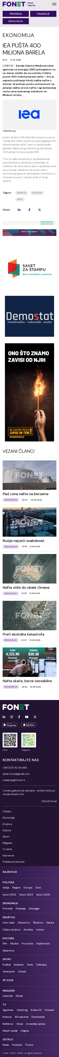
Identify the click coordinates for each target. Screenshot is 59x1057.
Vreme (40, 929)
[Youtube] (26, 717)
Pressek (49, 1010)
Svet (38, 887)
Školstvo (38, 922)
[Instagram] (11, 717)
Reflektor (8, 1024)
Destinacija (38, 1017)
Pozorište (27, 943)
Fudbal (7, 964)
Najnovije (10, 872)
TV (4, 1004)
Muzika (14, 943)
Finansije (43, 14)
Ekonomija (9, 817)
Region (16, 887)
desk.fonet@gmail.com (16, 774)
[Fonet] (19, 4)
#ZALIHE (37, 192)
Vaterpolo (9, 971)
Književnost (43, 943)
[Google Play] (10, 725)
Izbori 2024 (26, 894)
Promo (29, 1045)
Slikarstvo (8, 950)
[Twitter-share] (39, 209)
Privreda (16, 14)
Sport (6, 836)
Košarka (18, 964)
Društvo (7, 824)
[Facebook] (19, 717)
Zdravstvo (24, 922)
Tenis (30, 964)
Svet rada (8, 922)
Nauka (50, 922)
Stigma (25, 1030)
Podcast (17, 1045)
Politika (7, 811)
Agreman (8, 1010)
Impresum (8, 855)
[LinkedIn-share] (19, 209)
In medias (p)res (35, 1024)
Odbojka (41, 964)
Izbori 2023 (9, 894)
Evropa (28, 887)
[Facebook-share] (29, 209)
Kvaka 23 (36, 1010)
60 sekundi (21, 1017)
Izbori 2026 (43, 894)
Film (5, 943)
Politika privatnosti (13, 861)
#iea (20, 199)
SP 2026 (8, 980)
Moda (19, 996)
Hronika (28, 929)
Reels (6, 1045)
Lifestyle (8, 996)
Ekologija (16, 21)
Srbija (6, 887)
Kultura (7, 830)
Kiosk (20, 1024)
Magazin (7, 843)
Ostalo (22, 971)
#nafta (21, 192)
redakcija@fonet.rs (14, 780)
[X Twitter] (34, 717)
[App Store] (28, 725)
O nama (7, 849)
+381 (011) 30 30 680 (15, 767)
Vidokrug (22, 1010)
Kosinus (7, 1017)
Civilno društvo (11, 929)
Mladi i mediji (10, 1030)
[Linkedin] (4, 717)
